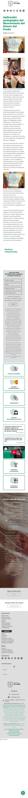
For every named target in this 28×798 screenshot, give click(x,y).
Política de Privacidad (17, 729)
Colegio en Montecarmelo (9, 711)
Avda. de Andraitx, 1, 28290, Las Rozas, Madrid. (15, 700)
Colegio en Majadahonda (15, 708)
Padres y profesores (7, 649)
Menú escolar (5, 615)
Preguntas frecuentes (7, 642)
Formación (4, 635)
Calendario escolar (6, 618)
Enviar (13, 304)
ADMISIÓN (6, 631)
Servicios (4, 636)
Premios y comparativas (8, 641)
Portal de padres (6, 624)
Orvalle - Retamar (6, 623)
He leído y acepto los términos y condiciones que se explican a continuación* (13, 298)
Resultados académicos (8, 639)
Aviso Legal (8, 729)
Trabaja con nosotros (7, 626)
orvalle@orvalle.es (15, 697)
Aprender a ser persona (7, 652)
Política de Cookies (14, 730)
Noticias (4, 621)
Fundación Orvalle (14, 606)
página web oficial (10, 236)
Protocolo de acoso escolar (13, 733)
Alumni (14, 594)
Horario (3, 620)
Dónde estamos (6, 627)
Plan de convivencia (13, 732)
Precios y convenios (7, 638)
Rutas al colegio (6, 617)
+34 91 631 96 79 (15, 694)
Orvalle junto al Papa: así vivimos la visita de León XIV (13, 439)
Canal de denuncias (14, 735)
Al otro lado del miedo (7, 651)
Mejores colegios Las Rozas (14, 706)
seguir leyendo (19, 432)
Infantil (3, 633)
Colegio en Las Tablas (18, 709)
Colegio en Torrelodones (13, 712)
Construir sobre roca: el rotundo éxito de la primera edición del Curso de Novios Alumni (14, 429)
